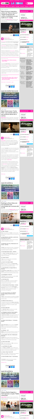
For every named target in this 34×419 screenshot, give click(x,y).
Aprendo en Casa (11, 0)
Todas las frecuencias (26, 20)
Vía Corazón (29, 151)
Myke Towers (3, 117)
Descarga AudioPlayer (16, 0)
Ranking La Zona (3, 362)
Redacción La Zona (6, 137)
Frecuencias (31, 6)
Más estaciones (22, 0)
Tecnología (17, 6)
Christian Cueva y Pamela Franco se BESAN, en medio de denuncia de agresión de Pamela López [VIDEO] (29, 68)
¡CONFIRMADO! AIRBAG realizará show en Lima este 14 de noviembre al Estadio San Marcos (30, 154)
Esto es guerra (12, 50)
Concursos (22, 6)
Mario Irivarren (9, 19)
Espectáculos (2, 6)
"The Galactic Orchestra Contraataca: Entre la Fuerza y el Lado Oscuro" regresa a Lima (30, 54)
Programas (27, 6)
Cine (10, 6)
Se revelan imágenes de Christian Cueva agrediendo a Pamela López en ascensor (29, 72)
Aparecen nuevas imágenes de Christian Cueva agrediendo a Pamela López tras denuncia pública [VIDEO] (29, 78)
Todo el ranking (29, 44)
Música (7, 6)
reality (12, 82)
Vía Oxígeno (29, 248)
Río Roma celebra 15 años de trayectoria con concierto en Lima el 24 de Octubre (30, 50)
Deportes (13, 6)
